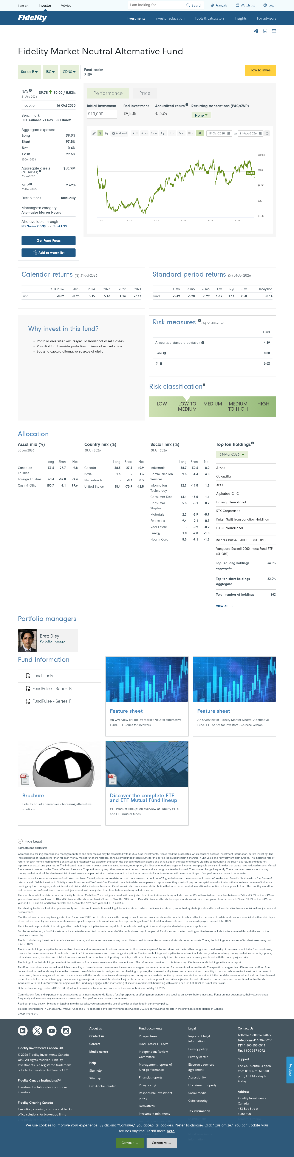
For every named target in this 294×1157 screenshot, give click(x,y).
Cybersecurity (197, 1101)
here (171, 1131)
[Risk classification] (204, 384)
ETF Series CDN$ (34, 226)
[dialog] (147, 1136)
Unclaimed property (202, 1085)
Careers (94, 1044)
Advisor (67, 5)
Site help (95, 1070)
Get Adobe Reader (102, 1086)
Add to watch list (52, 253)
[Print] (265, 31)
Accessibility (197, 1077)
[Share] (256, 31)
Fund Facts (42, 676)
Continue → (130, 1143)
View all (222, 606)
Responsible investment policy (155, 1095)
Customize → (161, 1143)
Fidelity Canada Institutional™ (39, 1080)
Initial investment (101, 106)
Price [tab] (145, 93)
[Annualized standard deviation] (202, 342)
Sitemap (95, 1078)
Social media (197, 1093)
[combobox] (29, 72)
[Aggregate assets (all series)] (40, 171)
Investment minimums (154, 1113)
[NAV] (30, 90)
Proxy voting (147, 1085)
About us (95, 1028)
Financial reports (150, 1077)
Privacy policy (198, 1049)
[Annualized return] (187, 104)
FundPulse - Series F (51, 701)
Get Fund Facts (48, 241)
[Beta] (164, 353)
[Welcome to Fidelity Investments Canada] (32, 18)
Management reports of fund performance (155, 1067)
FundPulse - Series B (52, 689)
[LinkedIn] (23, 1031)
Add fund (121, 133)
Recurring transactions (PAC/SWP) (220, 106)
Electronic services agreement (201, 1067)
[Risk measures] (199, 320)
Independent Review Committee (153, 1054)
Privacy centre (198, 1057)
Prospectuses (148, 1036)
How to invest (261, 70)
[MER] (30, 183)
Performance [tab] (108, 93)
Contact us (96, 1036)
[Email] (274, 31)
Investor (45, 5)
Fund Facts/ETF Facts (153, 1044)
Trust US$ (60, 226)
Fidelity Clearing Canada (35, 1103)
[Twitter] (37, 1031)
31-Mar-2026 (230, 455)
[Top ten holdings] (252, 442)
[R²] (161, 363)
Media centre (98, 1052)
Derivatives (147, 1106)
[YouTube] (52, 1031)
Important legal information (199, 1038)
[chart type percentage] (106, 133)
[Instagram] (66, 1031)
